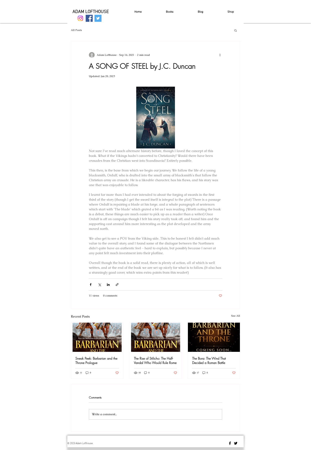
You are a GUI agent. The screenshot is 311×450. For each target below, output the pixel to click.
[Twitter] (98, 18)
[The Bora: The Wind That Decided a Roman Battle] (214, 337)
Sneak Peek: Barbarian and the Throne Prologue (96, 360)
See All (235, 315)
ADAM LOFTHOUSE (91, 12)
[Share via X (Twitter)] (99, 284)
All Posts (76, 30)
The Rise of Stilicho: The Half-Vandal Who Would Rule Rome (155, 360)
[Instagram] (80, 18)
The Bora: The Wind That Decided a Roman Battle (209, 360)
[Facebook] (89, 18)
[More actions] (220, 55)
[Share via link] (117, 284)
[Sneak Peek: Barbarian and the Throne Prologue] (97, 337)
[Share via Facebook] (90, 284)
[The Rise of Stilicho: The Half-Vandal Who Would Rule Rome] (156, 337)
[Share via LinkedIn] (108, 284)
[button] (235, 30)
